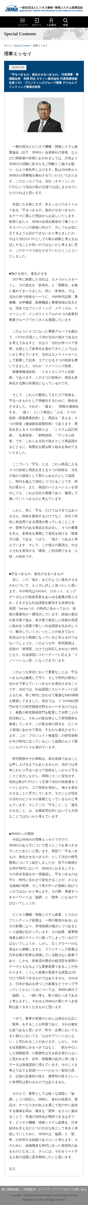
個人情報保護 (10, 1189)
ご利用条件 (28, 1189)
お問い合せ (79, 1189)
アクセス (64, 1189)
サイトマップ (46, 1189)
